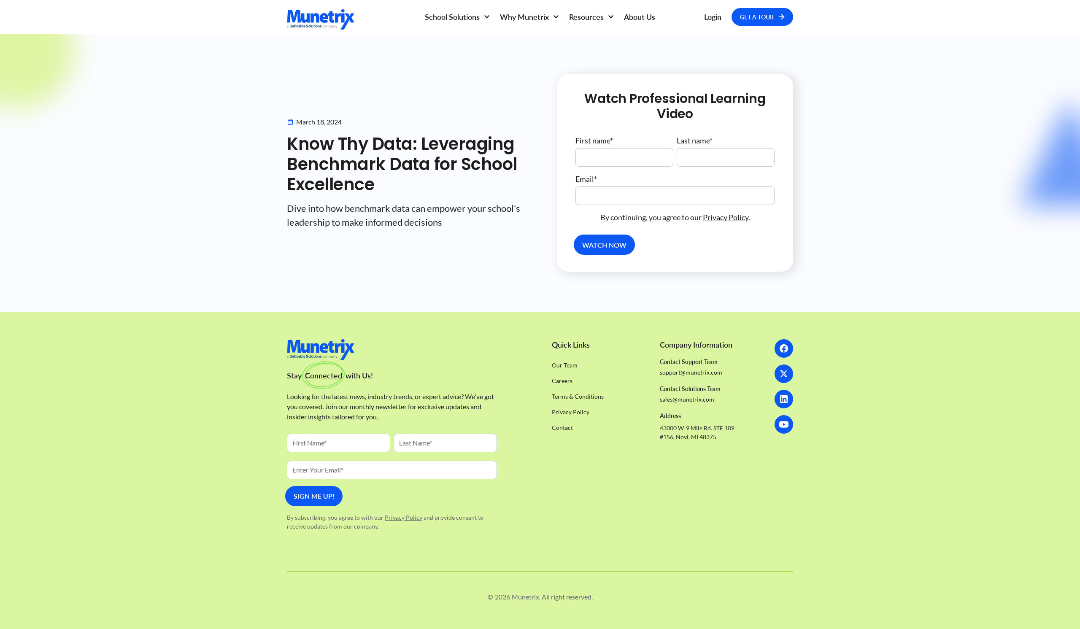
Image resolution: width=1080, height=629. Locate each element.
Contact (562, 427)
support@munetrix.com (691, 372)
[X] (784, 373)
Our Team (565, 365)
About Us (639, 17)
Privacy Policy (725, 217)
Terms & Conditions (578, 396)
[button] (457, 17)
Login (712, 17)
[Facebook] (784, 348)
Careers (562, 380)
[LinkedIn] (784, 399)
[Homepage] (350, 19)
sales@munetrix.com (687, 399)
